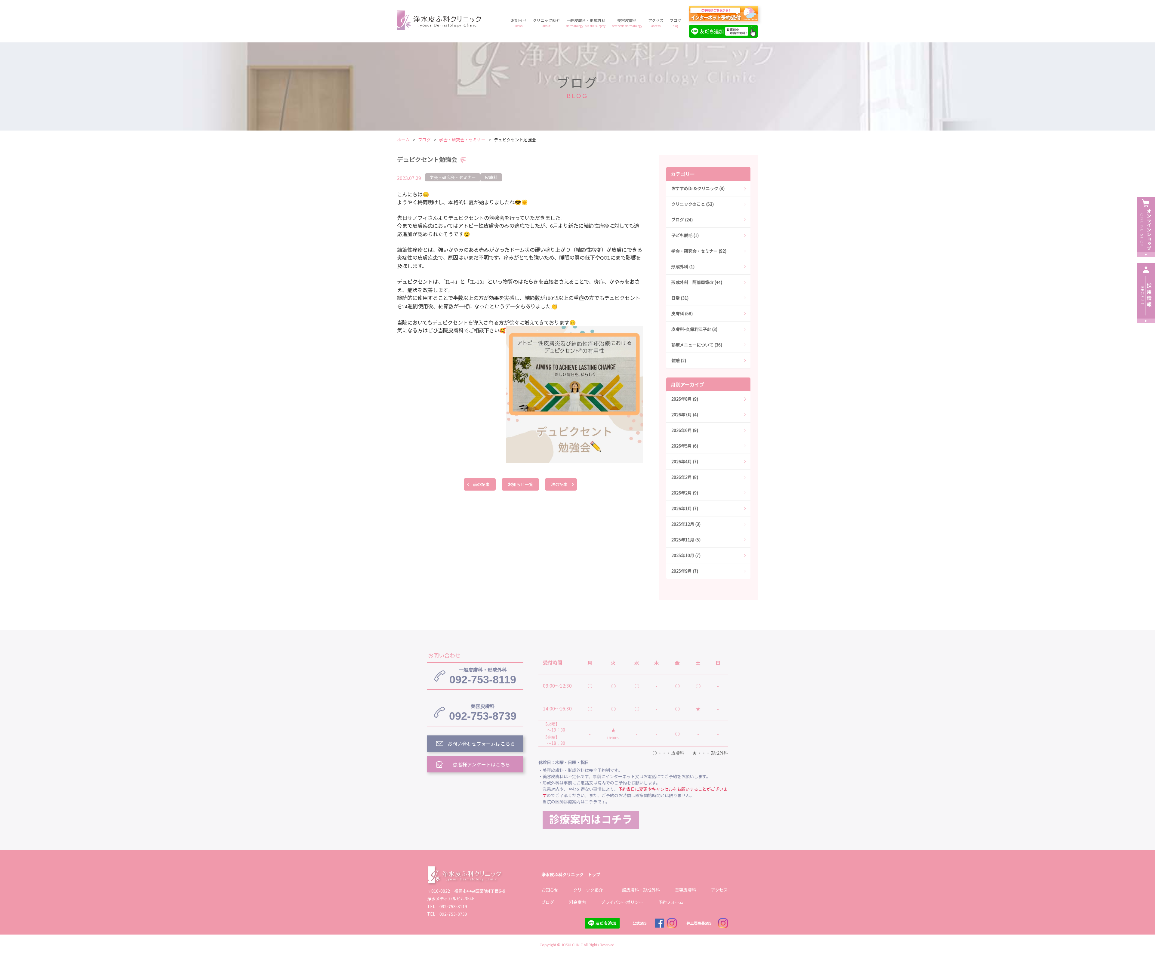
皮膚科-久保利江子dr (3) (694, 329)
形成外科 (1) (683, 266)
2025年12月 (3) (686, 524)
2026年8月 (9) (684, 399)
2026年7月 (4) (684, 414)
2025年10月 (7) (686, 555)
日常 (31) (679, 298)
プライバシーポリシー (622, 902)
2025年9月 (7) (684, 571)
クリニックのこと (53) (692, 204)
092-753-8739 (482, 712)
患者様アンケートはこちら (481, 764)
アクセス (656, 22)
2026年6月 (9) (684, 430)
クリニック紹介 (546, 22)
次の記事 (559, 484)
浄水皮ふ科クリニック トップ (570, 874)
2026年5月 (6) (684, 446)
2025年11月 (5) (686, 540)
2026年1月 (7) (684, 508)
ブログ (675, 22)
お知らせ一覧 (520, 484)
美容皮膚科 (626, 22)
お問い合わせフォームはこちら (481, 743)
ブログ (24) (682, 220)
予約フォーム (670, 902)
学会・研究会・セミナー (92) (698, 251)
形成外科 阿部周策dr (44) (696, 282)
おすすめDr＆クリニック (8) (698, 188)
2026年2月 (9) (684, 493)
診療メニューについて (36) (696, 345)
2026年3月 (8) (684, 477)
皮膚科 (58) (682, 313)
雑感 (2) (678, 360)
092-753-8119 (482, 676)
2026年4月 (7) (684, 461)
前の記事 (481, 484)
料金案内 (577, 902)
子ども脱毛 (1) (685, 235)
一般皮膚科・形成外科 (585, 22)
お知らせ (519, 22)
